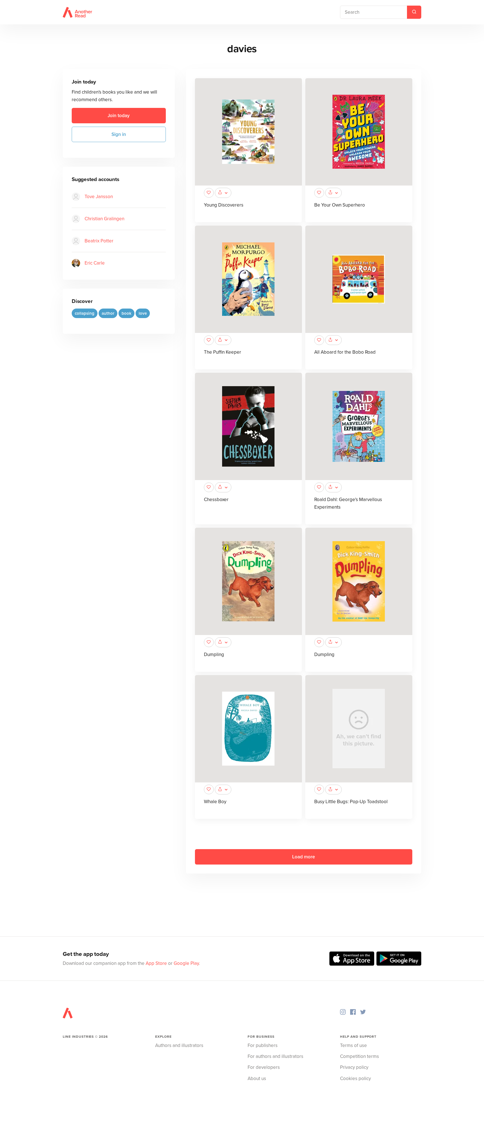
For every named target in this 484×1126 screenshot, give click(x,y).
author (108, 313)
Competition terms (359, 1056)
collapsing (84, 313)
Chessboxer (216, 499)
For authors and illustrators (275, 1056)
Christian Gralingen (104, 219)
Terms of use (353, 1045)
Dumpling (214, 654)
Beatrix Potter (99, 241)
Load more (303, 857)
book (126, 313)
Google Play (186, 963)
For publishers (263, 1045)
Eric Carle (95, 263)
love (143, 313)
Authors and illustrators (179, 1045)
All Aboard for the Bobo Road (345, 352)
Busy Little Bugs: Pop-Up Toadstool (351, 802)
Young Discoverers (223, 205)
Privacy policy (354, 1067)
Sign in (118, 134)
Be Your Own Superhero (339, 205)
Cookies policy (355, 1078)
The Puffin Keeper (222, 352)
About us (257, 1078)
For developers (264, 1067)
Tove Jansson (99, 197)
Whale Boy (215, 802)
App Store (156, 963)
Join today (119, 116)
